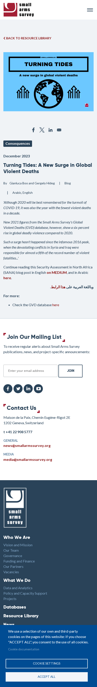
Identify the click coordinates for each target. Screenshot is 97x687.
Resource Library (21, 616)
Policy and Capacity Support (25, 593)
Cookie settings (46, 663)
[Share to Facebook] (33, 130)
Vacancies (11, 572)
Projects (9, 598)
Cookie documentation (23, 649)
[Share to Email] (59, 130)
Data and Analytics (17, 588)
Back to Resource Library (28, 38)
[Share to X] (42, 130)
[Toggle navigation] (90, 10)
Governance (12, 555)
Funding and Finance (19, 561)
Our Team (11, 550)
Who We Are (16, 537)
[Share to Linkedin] (50, 130)
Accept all (46, 676)
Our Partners (13, 566)
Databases (14, 607)
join (5, 362)
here (55, 305)
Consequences (17, 143)
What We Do (16, 580)
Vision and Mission (17, 545)
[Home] (43, 10)
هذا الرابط (58, 287)
